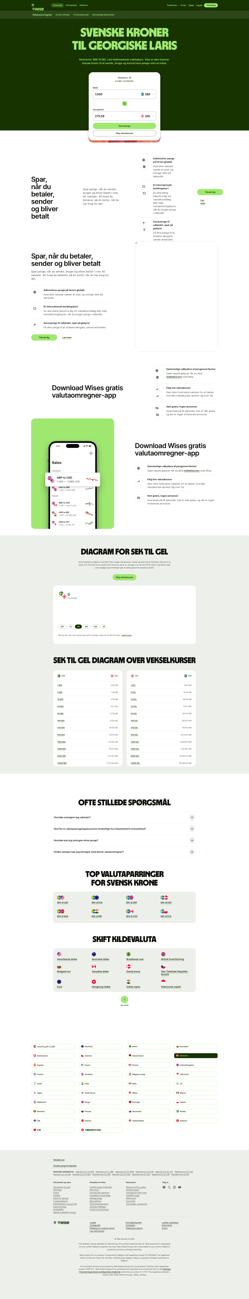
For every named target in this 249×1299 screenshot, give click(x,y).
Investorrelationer (60, 1201)
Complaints (130, 1225)
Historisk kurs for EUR (145, 1172)
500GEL (134, 735)
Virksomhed (71, 5)
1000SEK (61, 742)
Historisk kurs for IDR (180, 1174)
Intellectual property (134, 1228)
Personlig (57, 5)
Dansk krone (133, 971)
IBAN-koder (131, 1198)
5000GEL (135, 756)
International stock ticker (136, 1193)
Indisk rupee (133, 986)
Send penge (124, 126)
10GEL (134, 699)
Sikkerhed (57, 1190)
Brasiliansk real (134, 959)
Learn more (127, 635)
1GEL (133, 685)
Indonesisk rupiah (171, 986)
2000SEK (61, 749)
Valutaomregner (132, 1190)
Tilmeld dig (210, 192)
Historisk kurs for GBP (105, 1172)
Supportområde (59, 1207)
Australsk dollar (100, 959)
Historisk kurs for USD (141, 1174)
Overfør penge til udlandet (101, 1187)
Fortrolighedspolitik (133, 1222)
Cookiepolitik (95, 1225)
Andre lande (167, 1225)
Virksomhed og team (62, 1187)
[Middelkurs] (130, 78)
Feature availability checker (64, 1212)
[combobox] (147, 94)
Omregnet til (98, 109)
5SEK (59, 692)
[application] (77, 612)
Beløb (95, 88)
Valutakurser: (59, 1160)
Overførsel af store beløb (100, 1195)
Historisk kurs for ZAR (101, 1174)
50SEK (60, 713)
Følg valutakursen (124, 133)
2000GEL (135, 749)
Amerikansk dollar (67, 959)
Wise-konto (94, 1190)
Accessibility (58, 1209)
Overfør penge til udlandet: (65, 1166)
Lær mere (202, 202)
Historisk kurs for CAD (184, 1172)
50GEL (134, 713)
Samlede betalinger (98, 1207)
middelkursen (174, 376)
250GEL (134, 728)
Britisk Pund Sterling (172, 959)
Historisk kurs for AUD (85, 1172)
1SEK (59, 685)
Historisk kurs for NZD (81, 1174)
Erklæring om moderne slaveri (102, 1228)
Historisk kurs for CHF (161, 1174)
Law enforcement (97, 1231)
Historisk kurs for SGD (121, 1174)
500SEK (61, 735)
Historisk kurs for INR (62, 1174)
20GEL (134, 706)
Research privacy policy (136, 1187)
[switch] (124, 103)
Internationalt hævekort (99, 1193)
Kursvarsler (130, 1201)
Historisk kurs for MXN (124, 1172)
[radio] (62, 627)
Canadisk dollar (100, 971)
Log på (199, 5)
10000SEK (62, 763)
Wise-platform (95, 1201)
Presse (56, 1193)
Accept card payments (99, 1209)
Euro (59, 986)
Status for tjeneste (60, 1198)
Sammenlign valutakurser (136, 1204)
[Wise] (39, 5)
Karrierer (56, 1195)
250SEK (61, 728)
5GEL (133, 692)
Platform (84, 5)
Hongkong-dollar (101, 986)
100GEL (134, 721)
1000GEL (135, 742)
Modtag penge (96, 1198)
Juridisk (93, 1222)
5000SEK (61, 756)
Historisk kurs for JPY (164, 1172)
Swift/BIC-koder (133, 1195)
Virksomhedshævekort (99, 1204)
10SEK (60, 699)
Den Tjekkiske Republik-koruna (174, 973)
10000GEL (135, 763)
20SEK (60, 706)
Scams (164, 1228)
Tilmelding (211, 5)
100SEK (60, 721)
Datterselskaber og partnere (65, 1204)
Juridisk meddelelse (170, 1222)
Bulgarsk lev (64, 971)
